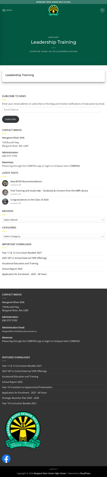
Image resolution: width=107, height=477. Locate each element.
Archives (53, 37)
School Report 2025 (12, 268)
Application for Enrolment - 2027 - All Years (24, 274)
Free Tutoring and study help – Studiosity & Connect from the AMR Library (49, 190)
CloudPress (84, 473)
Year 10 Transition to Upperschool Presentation (27, 387)
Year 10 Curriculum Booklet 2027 (19, 403)
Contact (53, 469)
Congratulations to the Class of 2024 (29, 199)
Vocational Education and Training (20, 263)
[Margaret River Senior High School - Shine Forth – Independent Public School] (53, 10)
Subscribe (10, 119)
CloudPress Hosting (66, 51)
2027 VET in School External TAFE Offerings (24, 258)
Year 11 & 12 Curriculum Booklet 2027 (22, 252)
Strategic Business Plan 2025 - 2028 (20, 397)
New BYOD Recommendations (26, 181)
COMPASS (74, 165)
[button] (7, 10)
